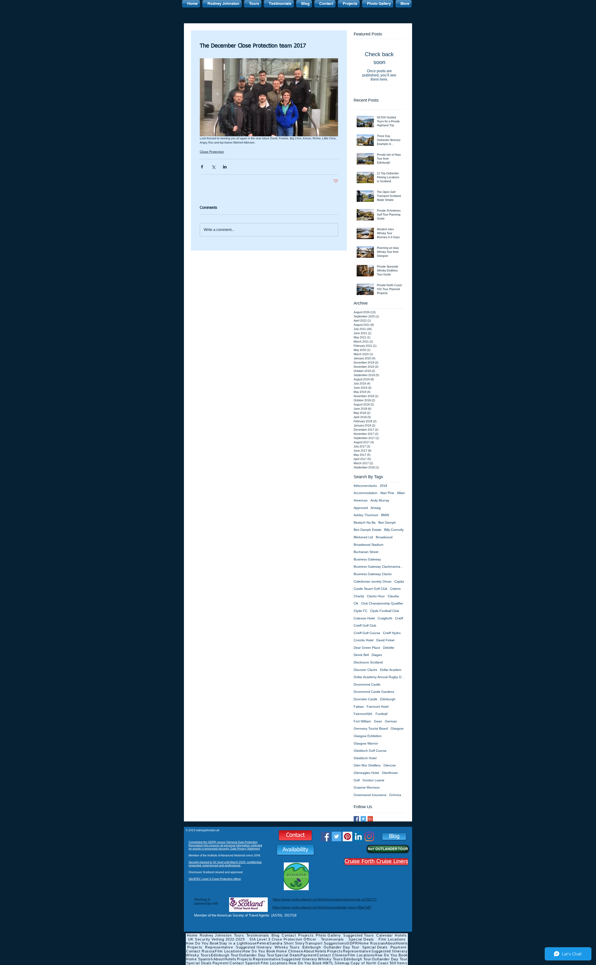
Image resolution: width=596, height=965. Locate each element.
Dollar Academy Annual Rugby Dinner (379, 677)
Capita (399, 581)
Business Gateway (367, 559)
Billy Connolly (394, 530)
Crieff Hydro (392, 633)
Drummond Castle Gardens (374, 692)
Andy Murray (379, 500)
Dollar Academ (390, 670)
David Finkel (385, 640)
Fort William (362, 721)
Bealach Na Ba (365, 522)
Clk (356, 603)
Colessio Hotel (364, 618)
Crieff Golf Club (365, 625)
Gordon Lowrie (373, 780)
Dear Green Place (367, 647)
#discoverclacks (365, 486)
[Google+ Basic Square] (370, 818)
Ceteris (395, 589)
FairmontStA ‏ (363, 714)
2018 (383, 486)
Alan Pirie (387, 493)
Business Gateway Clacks (373, 574)
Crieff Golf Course (367, 633)
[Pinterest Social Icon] (347, 836)
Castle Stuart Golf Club (370, 589)
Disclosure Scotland (368, 662)
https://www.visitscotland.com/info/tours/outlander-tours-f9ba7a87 (321, 907)
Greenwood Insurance (370, 795)
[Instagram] (369, 836)
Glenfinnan (390, 773)
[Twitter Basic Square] (363, 818)
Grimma (395, 795)
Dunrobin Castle (365, 699)
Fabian (359, 706)
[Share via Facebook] (202, 167)
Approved (361, 508)
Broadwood (384, 537)
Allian (401, 493)
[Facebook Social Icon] (325, 836)
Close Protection (212, 152)
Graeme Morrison (367, 787)
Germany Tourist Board (371, 728)
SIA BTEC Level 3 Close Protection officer (215, 879)
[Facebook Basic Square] (356, 818)
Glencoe (389, 765)
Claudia (393, 596)
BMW (385, 515)
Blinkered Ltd (363, 537)
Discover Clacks (365, 670)
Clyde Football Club (384, 611)
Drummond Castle (367, 684)
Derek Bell (361, 655)
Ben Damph (387, 522)
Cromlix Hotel (363, 640)
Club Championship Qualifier (382, 603)
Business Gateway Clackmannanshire (379, 566)
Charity (359, 596)
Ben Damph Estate (367, 530)
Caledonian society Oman (373, 581)
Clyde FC (360, 611)
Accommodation (365, 493)
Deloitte (388, 647)
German (391, 721)
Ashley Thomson (366, 515)
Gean (378, 721)
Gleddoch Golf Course (370, 750)
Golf (357, 780)
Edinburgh (387, 699)
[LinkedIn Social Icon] (358, 836)
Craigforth (385, 618)
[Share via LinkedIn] (225, 167)
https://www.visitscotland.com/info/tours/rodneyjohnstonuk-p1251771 (325, 899)
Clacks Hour (376, 596)
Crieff (399, 618)
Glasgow (397, 728)
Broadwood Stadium (368, 544)
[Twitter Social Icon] (336, 836)
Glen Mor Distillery (367, 765)
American (361, 500)
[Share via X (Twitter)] (213, 167)
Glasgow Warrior (366, 743)
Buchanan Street (366, 552)
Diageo (377, 655)
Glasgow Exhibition (368, 736)
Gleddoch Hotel (365, 758)
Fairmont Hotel (378, 706)
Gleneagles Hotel (366, 773)
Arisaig (376, 508)
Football (381, 714)
